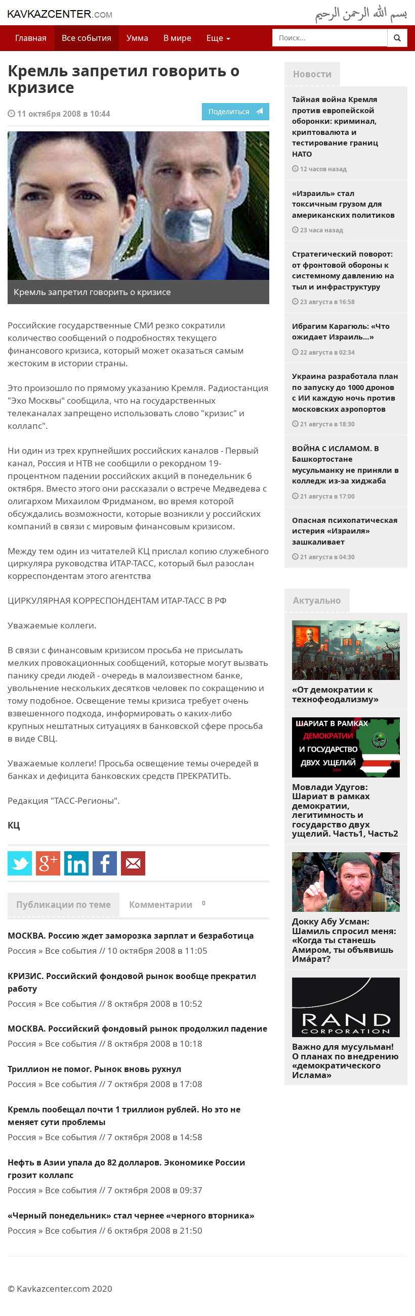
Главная (31, 37)
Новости (312, 74)
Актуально (317, 600)
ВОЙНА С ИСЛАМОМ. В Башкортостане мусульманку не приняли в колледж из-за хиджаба (345, 471)
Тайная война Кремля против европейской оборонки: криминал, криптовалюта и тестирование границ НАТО (335, 133)
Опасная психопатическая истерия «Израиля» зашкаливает (345, 538)
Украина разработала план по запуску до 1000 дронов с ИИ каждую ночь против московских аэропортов (345, 399)
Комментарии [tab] (167, 904)
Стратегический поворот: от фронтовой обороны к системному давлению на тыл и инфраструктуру (343, 277)
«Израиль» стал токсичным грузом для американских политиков (343, 211)
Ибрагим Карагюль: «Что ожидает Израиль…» (341, 338)
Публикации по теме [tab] (63, 904)
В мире (177, 37)
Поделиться (232, 111)
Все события (86, 37)
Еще (215, 37)
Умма (137, 37)
